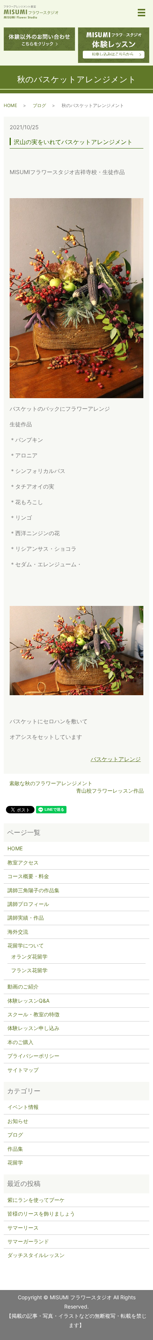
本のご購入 (20, 1042)
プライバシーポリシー (33, 1056)
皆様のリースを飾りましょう (41, 1213)
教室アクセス (23, 862)
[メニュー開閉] (141, 12)
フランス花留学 (29, 970)
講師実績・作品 (25, 917)
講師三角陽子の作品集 (33, 890)
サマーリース (23, 1227)
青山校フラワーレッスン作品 (110, 790)
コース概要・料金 (28, 876)
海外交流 (17, 932)
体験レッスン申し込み (33, 1028)
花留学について (25, 945)
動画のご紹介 (23, 986)
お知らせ (17, 1121)
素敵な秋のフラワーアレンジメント (50, 783)
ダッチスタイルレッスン (36, 1255)
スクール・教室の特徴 (33, 1014)
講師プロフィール (28, 904)
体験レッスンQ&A (28, 1000)
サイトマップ (23, 1070)
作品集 (15, 1149)
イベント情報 (23, 1107)
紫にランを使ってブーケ (36, 1200)
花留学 (15, 1162)
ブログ (39, 105)
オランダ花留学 (29, 956)
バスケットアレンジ (116, 759)
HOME (10, 105)
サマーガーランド (28, 1241)
